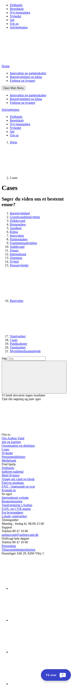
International (18, 254)
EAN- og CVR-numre (16, 509)
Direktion (16, 258)
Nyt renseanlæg (20, 12)
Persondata (9, 546)
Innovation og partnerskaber (28, 73)
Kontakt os (9, 490)
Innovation (17, 235)
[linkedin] (41, 588)
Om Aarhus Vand (13, 438)
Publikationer (18, 343)
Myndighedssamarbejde (25, 351)
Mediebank (9, 460)
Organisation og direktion (18, 445)
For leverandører (12, 512)
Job (12, 20)
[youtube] (41, 683)
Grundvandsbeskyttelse (25, 217)
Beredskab (17, 9)
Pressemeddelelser (13, 457)
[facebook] (41, 620)
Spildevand (17, 246)
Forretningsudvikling (23, 243)
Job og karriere (11, 442)
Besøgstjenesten (12, 501)
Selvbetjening (19, 27)
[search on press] (34, 377)
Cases (13, 340)
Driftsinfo (16, 5)
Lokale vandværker (14, 516)
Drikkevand (17, 220)
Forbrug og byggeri (22, 80)
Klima (14, 232)
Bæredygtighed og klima (26, 77)
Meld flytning (10, 475)
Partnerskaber (19, 239)
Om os (14, 23)
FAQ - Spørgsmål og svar (18, 486)
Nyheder (15, 16)
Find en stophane (13, 483)
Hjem (13, 142)
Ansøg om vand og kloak (18, 479)
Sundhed (15, 228)
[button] (13, 88)
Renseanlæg (18, 224)
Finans (14, 250)
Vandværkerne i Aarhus (17, 505)
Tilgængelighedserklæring (18, 549)
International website (15, 497)
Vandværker (18, 336)
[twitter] (41, 652)
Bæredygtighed (20, 213)
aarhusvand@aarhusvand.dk (20, 535)
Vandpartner (18, 347)
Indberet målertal (12, 471)
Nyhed (14, 261)
